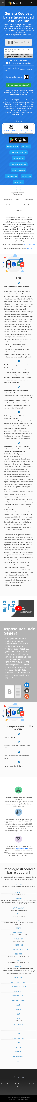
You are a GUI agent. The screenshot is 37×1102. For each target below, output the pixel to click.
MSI (18, 1029)
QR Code (18, 884)
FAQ (17, 199)
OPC (18, 1033)
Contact (26, 1099)
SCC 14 (18, 1047)
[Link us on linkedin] (23, 1076)
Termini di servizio (25, 92)
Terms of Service (20, 1099)
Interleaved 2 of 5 (18, 114)
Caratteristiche (11, 205)
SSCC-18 (18, 1052)
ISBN (18, 1005)
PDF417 (18, 892)
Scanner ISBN (26, 176)
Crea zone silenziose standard (20, 63)
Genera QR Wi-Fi (12, 146)
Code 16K (18, 945)
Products (10, 1084)
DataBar (18, 898)
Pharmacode (18, 1038)
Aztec (18, 928)
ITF (18, 1018)
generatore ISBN (11, 176)
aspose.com (17, 35)
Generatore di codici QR (18, 152)
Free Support (19, 1084)
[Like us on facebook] (14, 1076)
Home (3, 1084)
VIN (18, 1061)
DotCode (18, 977)
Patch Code (18, 1056)
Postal (18, 966)
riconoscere (26, 146)
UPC (18, 920)
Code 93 (18, 960)
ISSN (19, 1014)
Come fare (27, 205)
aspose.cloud (27, 35)
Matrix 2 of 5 (18, 996)
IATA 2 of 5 (18, 991)
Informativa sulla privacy (18, 94)
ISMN (18, 1009)
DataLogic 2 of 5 (18, 987)
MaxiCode (18, 1024)
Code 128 (18, 939)
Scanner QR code (18, 158)
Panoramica (8, 199)
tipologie (18, 210)
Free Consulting (30, 1084)
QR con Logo (18, 182)
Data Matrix (18, 908)
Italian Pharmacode (18, 949)
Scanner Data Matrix (18, 170)
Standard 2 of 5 (18, 1000)
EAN (18, 914)
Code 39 (18, 954)
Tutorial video (28, 199)
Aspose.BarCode (29, 244)
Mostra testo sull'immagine (20, 60)
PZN (18, 1042)
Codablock (18, 932)
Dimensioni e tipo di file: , (17, 69)
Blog (18, 1087)
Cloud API (29, 248)
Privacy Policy (12, 1099)
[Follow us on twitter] (18, 1076)
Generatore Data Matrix (18, 164)
